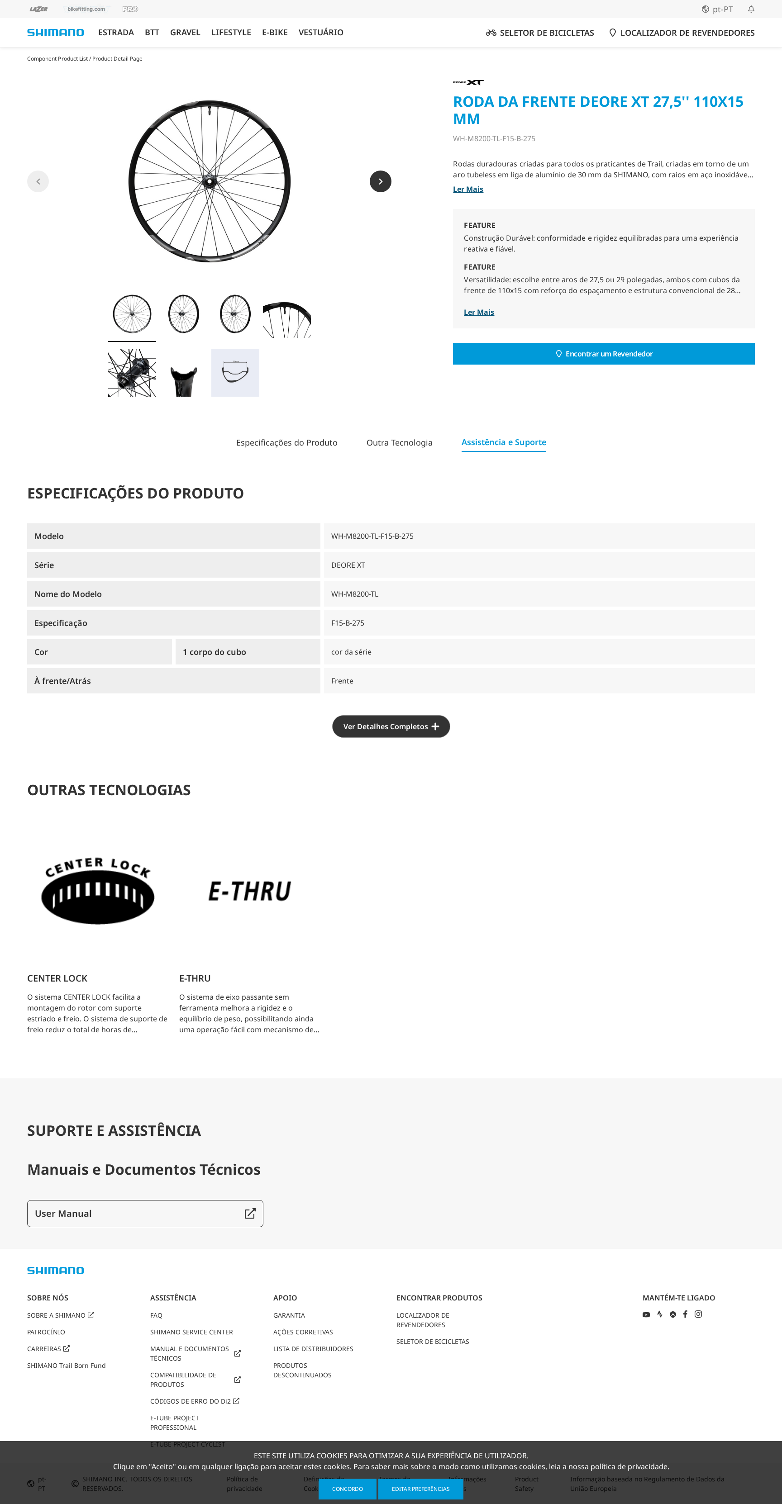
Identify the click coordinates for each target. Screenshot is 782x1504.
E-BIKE (275, 32)
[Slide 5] (132, 373)
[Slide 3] (235, 314)
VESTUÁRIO (321, 32)
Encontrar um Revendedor (609, 354)
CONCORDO (347, 1489)
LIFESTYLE (231, 32)
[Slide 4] (287, 314)
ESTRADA (116, 32)
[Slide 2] (184, 314)
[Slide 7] (235, 373)
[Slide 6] (184, 373)
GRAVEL (185, 32)
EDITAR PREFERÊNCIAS (421, 1489)
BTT (152, 32)
